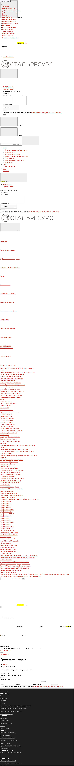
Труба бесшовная (13, 566)
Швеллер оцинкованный (8, 480)
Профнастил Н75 (5, 518)
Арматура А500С (29, 372)
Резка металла (9, 158)
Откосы (14, 439)
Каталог (18, 230)
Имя (1, 684)
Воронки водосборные (7, 374)
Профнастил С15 (5, 505)
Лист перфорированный (22, 451)
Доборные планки (6, 422)
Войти (2, 652)
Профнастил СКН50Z (7, 522)
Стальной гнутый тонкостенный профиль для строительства (20, 499)
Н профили (19, 430)
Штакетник (4, 495)
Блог (4, 169)
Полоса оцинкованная (15, 495)
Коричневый (4, 539)
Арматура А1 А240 (6, 372)
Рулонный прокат (6, 455)
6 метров (8, 553)
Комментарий (36, 684)
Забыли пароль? (5, 650)
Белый (9, 537)
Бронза (2, 570)
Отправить (5, 110)
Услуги (5, 148)
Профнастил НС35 (6, 512)
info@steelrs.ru (7, 184)
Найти (23, 578)
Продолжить (4, 673)
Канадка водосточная (12, 389)
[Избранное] (8, 596)
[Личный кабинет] (8, 587)
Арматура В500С (16, 368)
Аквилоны (3, 443)
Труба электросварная (7, 568)
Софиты (3, 449)
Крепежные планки (6, 412)
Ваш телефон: (7, 95)
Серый (2, 541)
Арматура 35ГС (5, 368)
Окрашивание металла (12, 154)
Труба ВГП (3, 566)
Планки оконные (5, 439)
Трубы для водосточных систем (10, 393)
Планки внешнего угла (7, 430)
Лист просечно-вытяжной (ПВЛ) (22, 455)
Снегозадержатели (35, 576)
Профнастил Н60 (5, 516)
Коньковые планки (6, 426)
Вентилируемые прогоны (8, 403)
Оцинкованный (5, 545)
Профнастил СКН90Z (7, 510)
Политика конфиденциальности (10, 711)
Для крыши (14, 545)
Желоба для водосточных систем (11, 395)
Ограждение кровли (21, 576)
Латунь (8, 572)
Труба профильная (25, 566)
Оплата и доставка (9, 167)
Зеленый (8, 541)
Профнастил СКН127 (10, 535)
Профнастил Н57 (5, 501)
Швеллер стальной (19, 557)
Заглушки (3, 428)
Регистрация (4, 654)
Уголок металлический (21, 562)
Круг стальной (30, 557)
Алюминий (18, 570)
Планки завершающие (7, 424)
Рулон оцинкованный (7, 487)
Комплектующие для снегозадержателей (55, 574)
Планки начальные (14, 437)
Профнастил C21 (5, 508)
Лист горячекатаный (7, 451)
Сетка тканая (4, 555)
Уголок (2, 726)
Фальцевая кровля (6, 445)
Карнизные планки (6, 416)
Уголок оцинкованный (7, 497)
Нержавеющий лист (7, 723)
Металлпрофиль (5, 543)
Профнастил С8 (5, 520)
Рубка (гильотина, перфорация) (15, 160)
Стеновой (11, 547)
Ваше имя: (6, 93)
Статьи (2, 703)
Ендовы (3, 406)
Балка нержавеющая (7, 474)
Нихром (11, 570)
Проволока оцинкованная (8, 493)
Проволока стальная (7, 562)
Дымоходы (24, 449)
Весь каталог (4, 728)
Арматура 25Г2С (18, 372)
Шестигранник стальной (8, 564)
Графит (11, 549)
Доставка (3, 698)
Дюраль (13, 572)
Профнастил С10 (5, 503)
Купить (2, 677)
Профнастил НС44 (6, 528)
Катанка (24, 368)
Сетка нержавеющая (13, 472)
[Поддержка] (9, 73)
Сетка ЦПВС (23, 555)
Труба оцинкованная (22, 568)
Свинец (2, 572)
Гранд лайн (15, 541)
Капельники (4, 418)
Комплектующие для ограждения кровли (14, 574)
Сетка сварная (14, 555)
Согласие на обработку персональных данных (15, 706)
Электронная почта (6, 648)
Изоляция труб (9, 152)
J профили (3, 437)
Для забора (4, 547)
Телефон (17, 684)
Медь (7, 570)
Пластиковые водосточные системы (12, 391)
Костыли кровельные (13, 449)
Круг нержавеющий (6, 460)
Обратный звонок (8, 89)
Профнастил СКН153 (7, 526)
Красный (12, 539)
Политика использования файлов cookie (13, 708)
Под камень (9, 551)
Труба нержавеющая (17, 478)
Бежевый (3, 537)
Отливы (3, 441)
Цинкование (9, 162)
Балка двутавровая (23, 564)
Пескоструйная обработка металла (16, 156)
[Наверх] (8, 644)
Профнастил (4, 720)
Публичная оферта (6, 714)
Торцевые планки (13, 428)
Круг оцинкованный (6, 491)
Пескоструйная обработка (8, 740)
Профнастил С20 (5, 524)
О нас (4, 164)
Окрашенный (4, 549)
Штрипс (12, 483)
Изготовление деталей (7, 732)
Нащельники (4, 435)
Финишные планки (6, 410)
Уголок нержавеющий (7, 468)
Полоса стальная (6, 560)
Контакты (6, 171)
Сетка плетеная (33, 555)
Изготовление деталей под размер (16, 150)
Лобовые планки (5, 401)
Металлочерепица (19, 445)
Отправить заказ (54, 684)
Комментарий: (7, 104)
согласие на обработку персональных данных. (46, 113)
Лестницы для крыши (7, 576)
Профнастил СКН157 (7, 514)
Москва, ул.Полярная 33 (8, 761)
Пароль (27, 648)
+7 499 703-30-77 (8, 57)
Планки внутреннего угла (8, 433)
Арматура (3, 718)
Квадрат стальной (6, 557)
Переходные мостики (35, 574)
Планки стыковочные (13, 441)
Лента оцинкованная (16, 489)
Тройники (10, 420)
